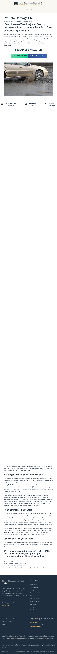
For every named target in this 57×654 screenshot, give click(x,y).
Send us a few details (35, 626)
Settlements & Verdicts (7, 621)
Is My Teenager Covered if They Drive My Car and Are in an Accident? (26, 568)
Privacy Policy (5, 651)
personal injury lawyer (12, 563)
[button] (32, 10)
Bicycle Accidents (34, 595)
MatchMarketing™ (50, 651)
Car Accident (9, 561)
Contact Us (4, 624)
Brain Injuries (33, 604)
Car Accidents (33, 584)
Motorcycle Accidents (35, 590)
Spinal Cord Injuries (34, 601)
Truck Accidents (34, 587)
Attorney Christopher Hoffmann (9, 618)
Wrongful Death (34, 609)
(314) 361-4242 (5, 605)
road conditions (23, 563)
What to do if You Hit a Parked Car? (16, 565)
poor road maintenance (43, 532)
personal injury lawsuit (43, 503)
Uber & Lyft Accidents (35, 598)
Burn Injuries (33, 607)
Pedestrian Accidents (35, 592)
